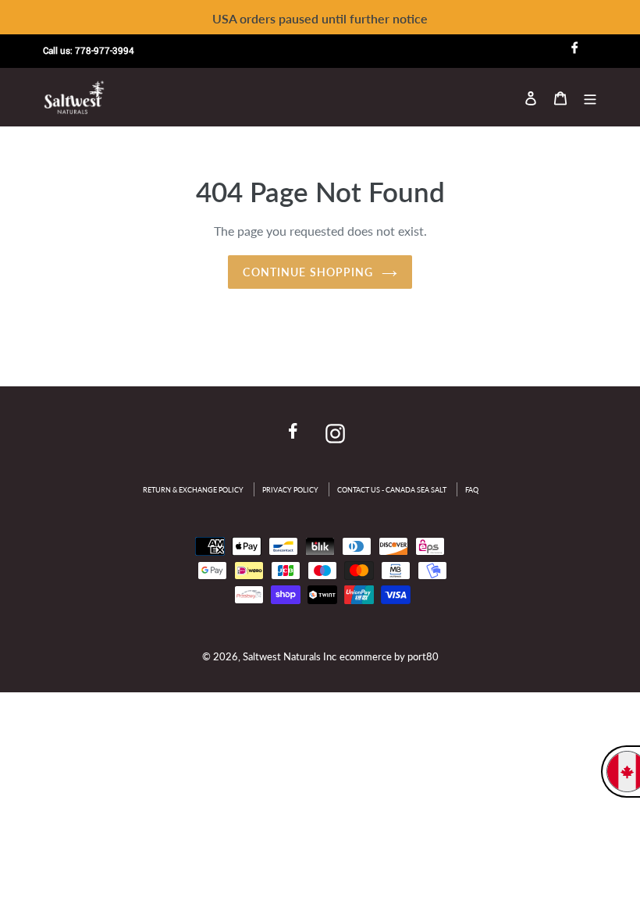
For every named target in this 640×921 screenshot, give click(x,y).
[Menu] (590, 96)
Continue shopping (308, 272)
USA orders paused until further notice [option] (320, 18)
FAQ (471, 489)
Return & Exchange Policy (193, 489)
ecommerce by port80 (389, 656)
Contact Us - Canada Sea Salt (391, 489)
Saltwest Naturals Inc (289, 656)
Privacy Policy (290, 489)
